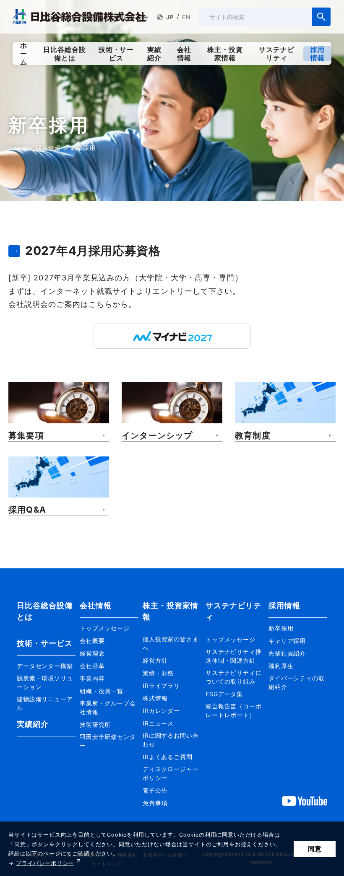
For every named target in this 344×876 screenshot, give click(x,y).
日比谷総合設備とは (45, 611)
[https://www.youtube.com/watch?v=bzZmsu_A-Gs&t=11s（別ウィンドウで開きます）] (304, 800)
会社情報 (96, 605)
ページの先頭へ (328, 592)
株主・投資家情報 (171, 611)
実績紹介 (33, 724)
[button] (46, 665)
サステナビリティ (234, 611)
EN (186, 17)
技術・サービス (45, 643)
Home (17, 147)
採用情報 (48, 147)
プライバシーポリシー (45, 863)
